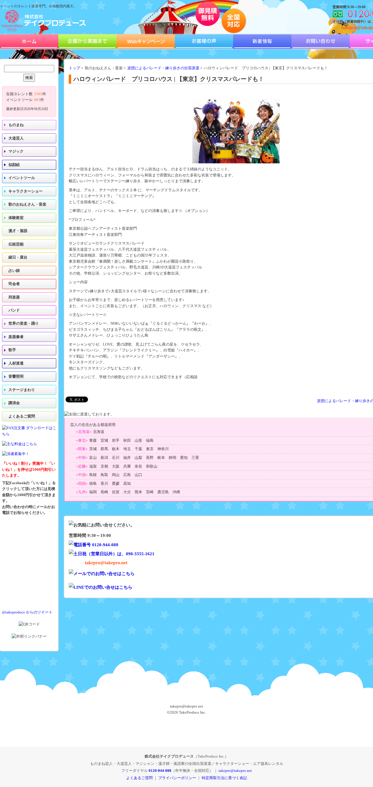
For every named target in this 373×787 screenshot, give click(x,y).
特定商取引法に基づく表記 (224, 778)
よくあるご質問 (21, 416)
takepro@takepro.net (106, 562)
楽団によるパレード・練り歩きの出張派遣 (163, 68)
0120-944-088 (160, 770)
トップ (74, 68)
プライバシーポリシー (177, 778)
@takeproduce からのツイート (27, 612)
